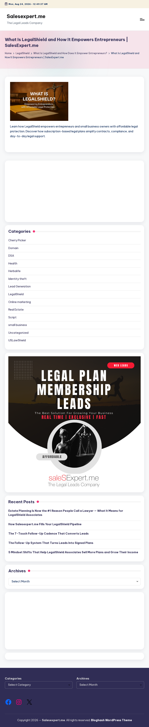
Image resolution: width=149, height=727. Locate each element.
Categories (13, 678)
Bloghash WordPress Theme (111, 720)
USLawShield (17, 340)
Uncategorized (18, 333)
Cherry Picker (17, 240)
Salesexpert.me (26, 16)
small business (17, 325)
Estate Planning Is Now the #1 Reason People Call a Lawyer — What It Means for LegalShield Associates (65, 513)
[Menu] (142, 19)
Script (12, 317)
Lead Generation (19, 286)
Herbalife (14, 271)
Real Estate (16, 309)
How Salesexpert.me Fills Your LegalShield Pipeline (44, 524)
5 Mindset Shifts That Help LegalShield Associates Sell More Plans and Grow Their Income (73, 552)
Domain (13, 248)
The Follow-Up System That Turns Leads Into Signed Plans (50, 543)
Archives (82, 678)
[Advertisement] (74, 191)
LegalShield (16, 294)
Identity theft (17, 279)
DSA (11, 255)
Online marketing (19, 302)
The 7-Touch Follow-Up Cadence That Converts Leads (48, 533)
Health (12, 263)
